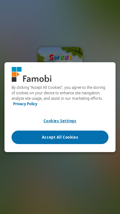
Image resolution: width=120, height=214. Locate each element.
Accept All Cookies (60, 137)
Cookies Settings (60, 120)
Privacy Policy (25, 103)
